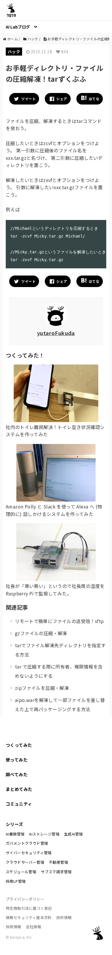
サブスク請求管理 (56, 871)
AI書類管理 (15, 834)
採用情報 (13, 926)
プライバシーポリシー (25, 899)
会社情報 (33, 926)
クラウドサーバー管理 (25, 862)
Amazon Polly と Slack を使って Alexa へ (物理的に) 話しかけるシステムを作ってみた (54, 510)
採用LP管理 (16, 881)
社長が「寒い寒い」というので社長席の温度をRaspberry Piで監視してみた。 (55, 589)
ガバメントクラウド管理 (27, 843)
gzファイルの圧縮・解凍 (41, 633)
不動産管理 (58, 862)
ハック (14, 51)
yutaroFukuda (56, 333)
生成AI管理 (73, 834)
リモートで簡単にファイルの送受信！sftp (59, 621)
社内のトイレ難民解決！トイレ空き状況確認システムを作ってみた (55, 431)
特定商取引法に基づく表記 (29, 908)
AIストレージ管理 (44, 834)
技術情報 (64, 917)
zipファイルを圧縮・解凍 (42, 687)
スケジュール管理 (21, 871)
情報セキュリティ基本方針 (29, 917)
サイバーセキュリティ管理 (29, 852)
